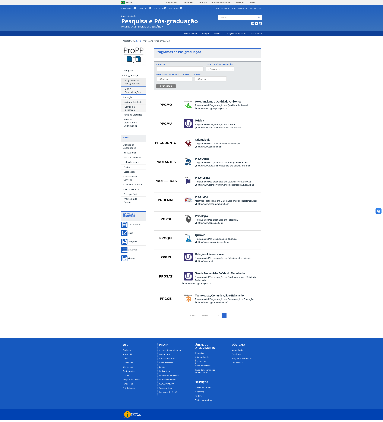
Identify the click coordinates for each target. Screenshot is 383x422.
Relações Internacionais (209, 254)
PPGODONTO (165, 143)
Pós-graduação (131, 75)
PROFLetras (202, 177)
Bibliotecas (128, 367)
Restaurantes (129, 371)
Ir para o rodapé (175, 8)
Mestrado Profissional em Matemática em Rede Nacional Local (226, 200)
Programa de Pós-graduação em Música (215, 124)
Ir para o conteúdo (128, 8)
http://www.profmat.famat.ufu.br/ (213, 204)
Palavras (161, 64)
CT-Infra (199, 396)
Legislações (129, 171)
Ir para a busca (160, 8)
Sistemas (132, 250)
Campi (126, 358)
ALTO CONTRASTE (239, 8)
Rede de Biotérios (132, 114)
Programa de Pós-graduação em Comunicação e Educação (224, 299)
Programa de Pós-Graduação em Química (216, 239)
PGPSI (166, 219)
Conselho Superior (132, 184)
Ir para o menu (145, 8)
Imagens (132, 241)
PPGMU (166, 124)
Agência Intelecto (133, 101)
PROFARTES (166, 162)
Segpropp (199, 391)
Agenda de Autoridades (129, 146)
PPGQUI (165, 238)
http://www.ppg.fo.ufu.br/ (210, 146)
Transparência (130, 193)
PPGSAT (165, 276)
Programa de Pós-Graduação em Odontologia (217, 143)
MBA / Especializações (132, 90)
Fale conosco (256, 33)
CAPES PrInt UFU (132, 189)
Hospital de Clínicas (131, 379)
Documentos (134, 224)
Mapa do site (238, 350)
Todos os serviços (203, 400)
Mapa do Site (256, 8)
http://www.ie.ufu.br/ (207, 261)
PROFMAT (166, 200)
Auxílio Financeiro (203, 387)
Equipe (126, 166)
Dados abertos (190, 33)
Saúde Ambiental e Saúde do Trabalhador (220, 273)
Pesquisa (128, 70)
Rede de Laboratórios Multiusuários (130, 122)
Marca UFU (128, 354)
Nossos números (132, 157)
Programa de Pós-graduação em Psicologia (216, 219)
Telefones (218, 33)
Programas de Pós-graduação (132, 82)
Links (130, 233)
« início (193, 316)
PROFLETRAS (166, 181)
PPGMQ (166, 105)
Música (199, 120)
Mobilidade (128, 362)
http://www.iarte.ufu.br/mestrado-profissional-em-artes (224, 165)
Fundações (128, 383)
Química (200, 235)
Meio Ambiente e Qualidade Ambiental (218, 101)
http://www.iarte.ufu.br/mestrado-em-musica (219, 127)
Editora (126, 375)
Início (138, 41)
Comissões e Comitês (130, 178)
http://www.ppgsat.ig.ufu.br (198, 283)
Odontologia (202, 139)
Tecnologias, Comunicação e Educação (219, 295)
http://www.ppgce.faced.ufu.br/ (213, 302)
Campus (198, 74)
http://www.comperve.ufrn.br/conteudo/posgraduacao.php (226, 185)
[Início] (133, 55)
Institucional (129, 152)
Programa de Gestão (130, 200)
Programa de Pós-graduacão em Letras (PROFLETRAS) (223, 181)
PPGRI (166, 257)
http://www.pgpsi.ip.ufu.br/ (210, 223)
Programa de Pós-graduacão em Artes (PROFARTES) (221, 162)
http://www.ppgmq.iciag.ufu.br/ (212, 108)
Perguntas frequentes (236, 33)
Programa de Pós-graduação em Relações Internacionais (223, 258)
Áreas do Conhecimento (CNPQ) (172, 74)
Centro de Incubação (129, 108)
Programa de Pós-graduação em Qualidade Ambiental (221, 105)
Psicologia (201, 216)
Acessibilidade (222, 8)
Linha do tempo (131, 162)
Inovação (128, 97)
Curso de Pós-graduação (219, 64)
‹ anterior (204, 316)
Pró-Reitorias (129, 388)
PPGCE (166, 299)
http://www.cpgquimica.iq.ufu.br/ (213, 242)
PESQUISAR (166, 86)
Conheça (127, 350)
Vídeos (131, 258)
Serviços (205, 33)
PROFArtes (202, 158)
